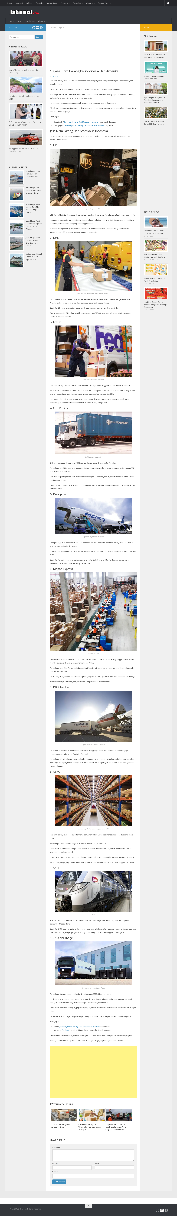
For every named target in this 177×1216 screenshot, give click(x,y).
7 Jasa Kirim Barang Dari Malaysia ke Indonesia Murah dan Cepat (89, 1127)
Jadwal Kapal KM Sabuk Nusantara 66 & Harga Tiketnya (33, 190)
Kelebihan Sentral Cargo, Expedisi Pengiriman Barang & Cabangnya (156, 304)
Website (55, 1172)
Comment (56, 1147)
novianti (55, 76)
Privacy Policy (103, 3)
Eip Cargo (65, 1030)
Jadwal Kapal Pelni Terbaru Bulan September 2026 (33, 174)
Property (64, 3)
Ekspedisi (39, 3)
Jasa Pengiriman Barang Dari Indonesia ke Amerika (84, 125)
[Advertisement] (93, 51)
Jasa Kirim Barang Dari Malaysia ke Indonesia (82, 122)
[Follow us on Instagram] (33, 27)
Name (55, 1163)
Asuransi (19, 3)
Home (9, 3)
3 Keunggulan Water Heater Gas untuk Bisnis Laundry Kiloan (25, 123)
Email (97, 1163)
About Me (90, 3)
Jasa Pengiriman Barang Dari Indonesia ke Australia (80, 1026)
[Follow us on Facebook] (41, 27)
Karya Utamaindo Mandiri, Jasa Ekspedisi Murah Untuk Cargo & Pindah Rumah (116, 1127)
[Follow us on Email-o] (37, 27)
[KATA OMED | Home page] (24, 12)
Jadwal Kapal (52, 3)
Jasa (62, 27)
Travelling (77, 3)
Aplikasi (29, 3)
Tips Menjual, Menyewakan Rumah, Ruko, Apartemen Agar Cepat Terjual (154, 100)
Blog (19, 21)
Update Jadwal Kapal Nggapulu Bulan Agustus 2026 (34, 257)
